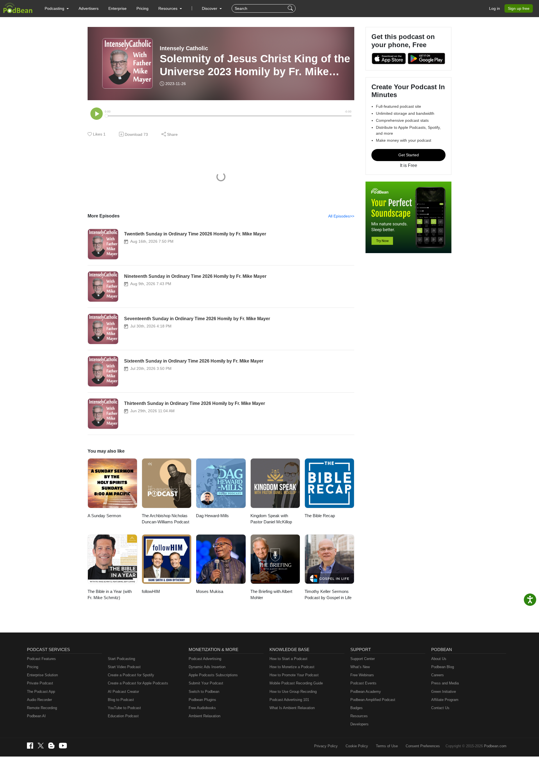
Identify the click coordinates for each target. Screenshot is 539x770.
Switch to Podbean (204, 691)
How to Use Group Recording (293, 691)
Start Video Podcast (124, 667)
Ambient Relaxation (204, 716)
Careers (437, 675)
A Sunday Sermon (104, 515)
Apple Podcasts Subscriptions (213, 675)
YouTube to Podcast (124, 708)
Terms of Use (387, 746)
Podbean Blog (442, 667)
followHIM (151, 591)
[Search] (291, 8)
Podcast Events (363, 683)
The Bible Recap (320, 515)
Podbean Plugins (202, 700)
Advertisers (89, 8)
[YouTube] (63, 745)
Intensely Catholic (184, 48)
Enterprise (117, 8)
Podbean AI (36, 716)
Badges (356, 708)
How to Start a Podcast (288, 659)
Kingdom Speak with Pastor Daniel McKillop (271, 518)
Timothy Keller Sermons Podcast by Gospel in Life (328, 594)
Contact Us (440, 708)
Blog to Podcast (121, 700)
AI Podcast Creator (123, 691)
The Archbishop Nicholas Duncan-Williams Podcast (165, 518)
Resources (359, 716)
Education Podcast (123, 716)
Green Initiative (443, 691)
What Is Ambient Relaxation (292, 708)
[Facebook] (30, 745)
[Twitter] (41, 746)
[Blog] (51, 745)
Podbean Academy (365, 691)
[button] (57, 8)
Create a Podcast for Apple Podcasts (138, 683)
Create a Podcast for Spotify (131, 675)
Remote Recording (42, 708)
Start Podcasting (121, 659)
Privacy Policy (326, 746)
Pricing (142, 8)
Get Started (408, 155)
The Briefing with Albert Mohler (271, 594)
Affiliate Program (444, 700)
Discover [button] (210, 8)
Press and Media (445, 683)
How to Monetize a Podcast (292, 667)
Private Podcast (40, 683)
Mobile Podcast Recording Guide (296, 683)
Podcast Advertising (205, 659)
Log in (494, 8)
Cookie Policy (357, 746)
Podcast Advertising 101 (289, 700)
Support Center (362, 659)
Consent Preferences (423, 746)
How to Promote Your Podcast (294, 675)
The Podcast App (41, 691)
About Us (438, 659)
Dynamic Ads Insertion (207, 667)
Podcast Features (41, 659)
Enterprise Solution (42, 675)
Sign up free (518, 8)
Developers (359, 724)
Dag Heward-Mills (212, 515)
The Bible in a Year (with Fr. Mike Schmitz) (110, 594)
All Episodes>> (341, 216)
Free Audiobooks (202, 708)
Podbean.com (495, 746)
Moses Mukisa (209, 591)
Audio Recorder (39, 700)
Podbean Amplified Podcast (372, 700)
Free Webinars (362, 675)
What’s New (360, 667)
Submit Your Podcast (206, 683)
